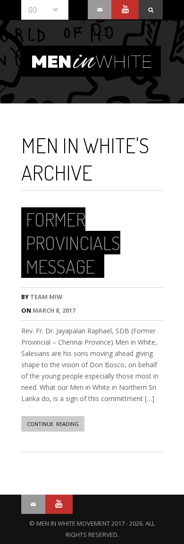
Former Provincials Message (73, 242)
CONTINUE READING (53, 423)
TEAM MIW (41, 297)
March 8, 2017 (48, 311)
